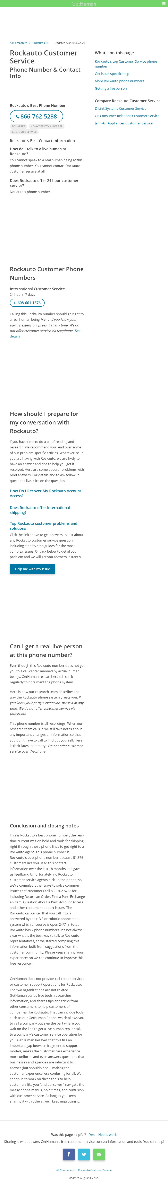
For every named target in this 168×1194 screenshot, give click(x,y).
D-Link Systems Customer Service (120, 108)
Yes (92, 1134)
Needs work (107, 1134)
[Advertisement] (47, 229)
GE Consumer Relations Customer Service (127, 116)
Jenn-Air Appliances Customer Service (124, 123)
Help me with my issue (32, 569)
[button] (164, 3)
